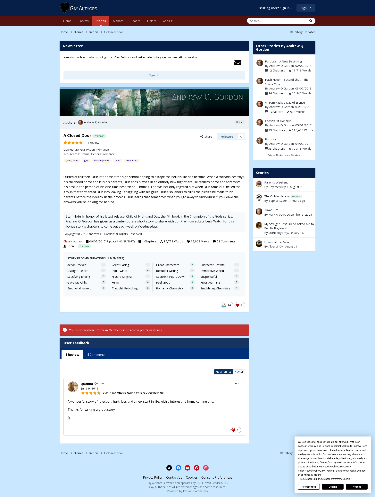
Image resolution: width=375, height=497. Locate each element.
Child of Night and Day (142, 216)
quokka (87, 384)
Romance (102, 149)
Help (150, 21)
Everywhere (294, 20)
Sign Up (306, 8)
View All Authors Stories (284, 155)
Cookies (192, 477)
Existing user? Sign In (274, 8)
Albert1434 (276, 246)
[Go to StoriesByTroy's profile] (259, 225)
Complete (84, 246)
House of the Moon (284, 244)
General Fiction (85, 149)
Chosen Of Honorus (278, 121)
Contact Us (174, 477)
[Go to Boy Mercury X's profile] (259, 184)
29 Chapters (276, 130)
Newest (239, 371)
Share (207, 136)
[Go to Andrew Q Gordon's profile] (80, 122)
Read (134, 21)
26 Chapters (276, 93)
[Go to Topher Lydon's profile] (259, 197)
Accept (357, 486)
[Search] (310, 21)
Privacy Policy (152, 477)
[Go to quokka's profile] (73, 386)
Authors (118, 21)
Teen (70, 246)
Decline (333, 486)
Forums (84, 21)
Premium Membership (111, 330)
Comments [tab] (96, 354)
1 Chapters (275, 112)
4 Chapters (149, 241)
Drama (84, 154)
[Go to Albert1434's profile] (259, 243)
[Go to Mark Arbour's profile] (259, 211)
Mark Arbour (277, 214)
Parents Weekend (276, 182)
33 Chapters (276, 148)
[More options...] (237, 383)
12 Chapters (276, 70)
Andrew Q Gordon (96, 122)
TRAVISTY (284, 212)
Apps (167, 21)
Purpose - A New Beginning (283, 61)
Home (67, 21)
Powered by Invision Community (187, 491)
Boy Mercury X (278, 187)
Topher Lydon (278, 200)
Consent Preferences (216, 477)
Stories (101, 21)
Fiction (239, 122)
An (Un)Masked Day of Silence (285, 102)
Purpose (271, 139)
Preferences (309, 486)
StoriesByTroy (278, 233)
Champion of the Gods (206, 216)
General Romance (103, 154)
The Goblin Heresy (277, 196)
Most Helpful (223, 371)
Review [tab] (72, 354)
